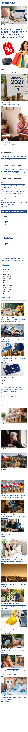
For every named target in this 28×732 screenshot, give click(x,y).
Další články (14, 703)
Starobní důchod (5, 701)
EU (1, 499)
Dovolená (3, 563)
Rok (6, 224)
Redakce (7, 69)
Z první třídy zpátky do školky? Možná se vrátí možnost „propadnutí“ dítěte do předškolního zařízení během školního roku (13, 672)
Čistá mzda (3, 362)
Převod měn (23, 211)
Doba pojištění (4, 608)
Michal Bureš (10, 24)
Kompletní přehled (6, 297)
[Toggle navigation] (26, 2)
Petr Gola (9, 102)
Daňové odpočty (5, 588)
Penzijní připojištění (5, 633)
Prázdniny (3, 323)
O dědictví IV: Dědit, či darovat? (9, 144)
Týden (6, 221)
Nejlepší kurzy (15, 211)
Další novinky (4, 206)
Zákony (2, 676)
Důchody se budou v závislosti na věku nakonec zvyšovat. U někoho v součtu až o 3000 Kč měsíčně (13, 427)
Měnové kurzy (6, 211)
